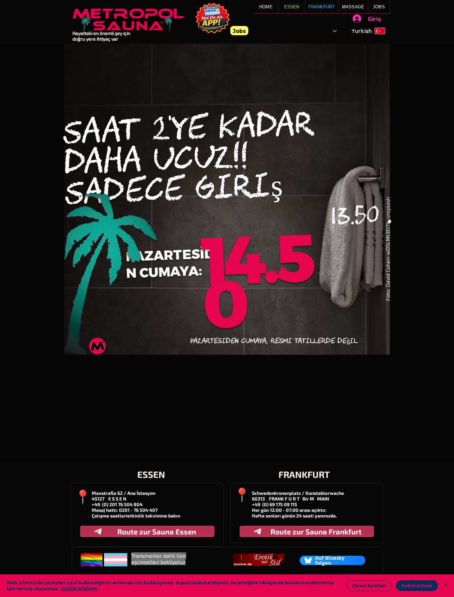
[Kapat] (446, 586)
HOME (266, 6)
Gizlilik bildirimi (79, 589)
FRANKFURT (321, 6)
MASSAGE (353, 6)
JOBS (379, 6)
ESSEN (291, 6)
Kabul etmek (416, 586)
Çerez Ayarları (369, 586)
